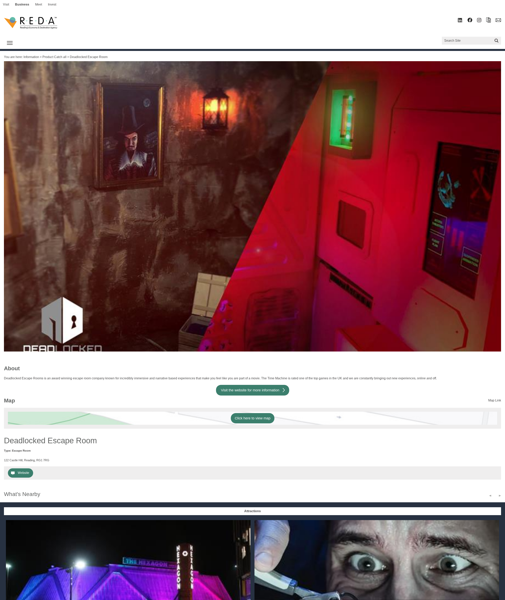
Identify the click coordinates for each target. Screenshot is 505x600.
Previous (490, 496)
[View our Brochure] (488, 21)
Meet (38, 4)
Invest (52, 4)
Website (23, 472)
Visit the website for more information (250, 390)
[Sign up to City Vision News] (498, 20)
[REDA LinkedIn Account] (460, 21)
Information (31, 57)
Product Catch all (54, 57)
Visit (6, 4)
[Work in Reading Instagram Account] (479, 21)
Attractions (252, 511)
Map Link (494, 400)
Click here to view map (252, 418)
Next (500, 496)
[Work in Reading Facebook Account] (470, 21)
